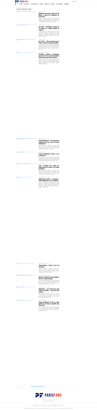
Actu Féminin (41, 52)
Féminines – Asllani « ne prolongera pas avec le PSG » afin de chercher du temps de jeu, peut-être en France (49, 55)
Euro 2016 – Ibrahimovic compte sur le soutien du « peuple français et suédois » (49, 28)
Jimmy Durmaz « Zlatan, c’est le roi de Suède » (49, 266)
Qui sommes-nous (60, 405)
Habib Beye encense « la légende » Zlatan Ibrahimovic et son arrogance (49, 179)
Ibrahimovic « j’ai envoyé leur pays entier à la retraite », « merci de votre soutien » (49, 290)
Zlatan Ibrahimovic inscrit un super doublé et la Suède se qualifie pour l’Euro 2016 (49, 303)
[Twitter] (47, 401)
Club (40, 11)
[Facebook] (44, 401)
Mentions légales (36, 405)
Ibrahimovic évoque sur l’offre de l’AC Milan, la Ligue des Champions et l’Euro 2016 (49, 15)
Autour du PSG (42, 138)
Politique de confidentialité (51, 405)
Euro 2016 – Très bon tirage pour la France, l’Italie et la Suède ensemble (49, 42)
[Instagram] (53, 401)
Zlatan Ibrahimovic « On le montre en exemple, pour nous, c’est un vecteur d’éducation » (49, 142)
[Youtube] (50, 401)
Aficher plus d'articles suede (37, 386)
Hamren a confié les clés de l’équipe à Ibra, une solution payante (49, 277)
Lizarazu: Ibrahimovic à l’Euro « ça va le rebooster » (49, 154)
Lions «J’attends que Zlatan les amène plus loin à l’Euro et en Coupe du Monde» (49, 167)
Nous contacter (43, 405)
